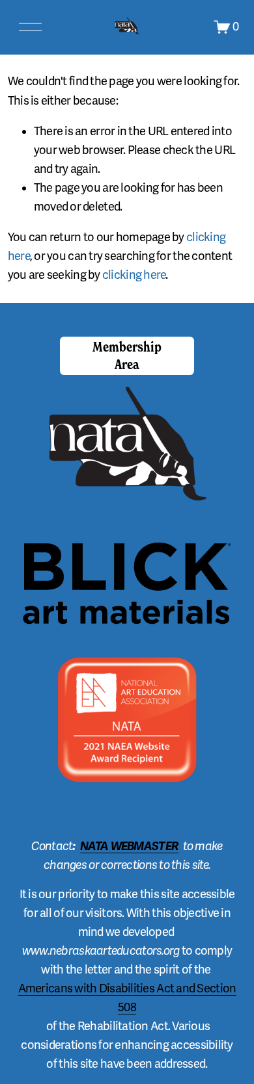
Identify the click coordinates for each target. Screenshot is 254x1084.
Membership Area (127, 355)
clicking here (134, 275)
